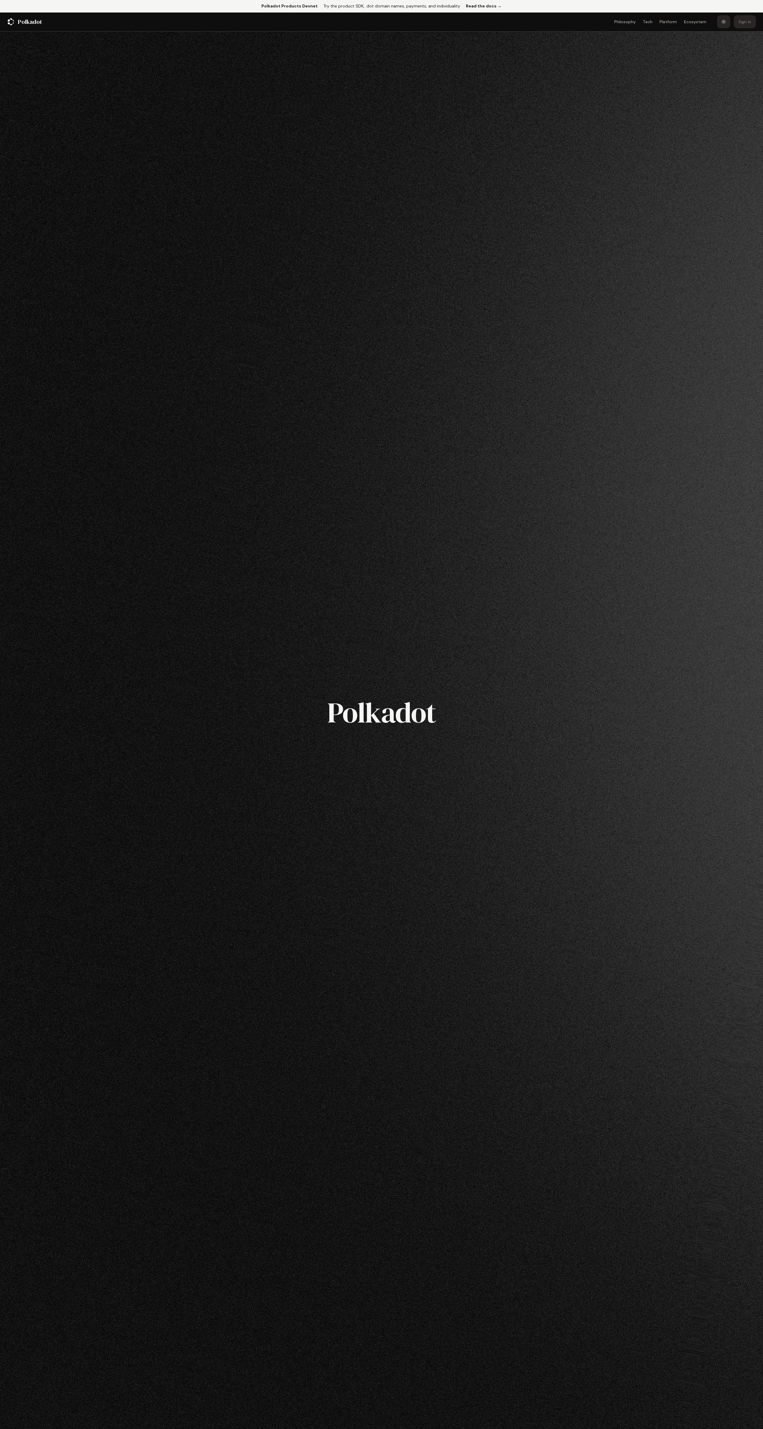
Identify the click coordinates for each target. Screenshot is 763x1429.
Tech (647, 21)
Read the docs (484, 6)
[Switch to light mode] (723, 21)
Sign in (745, 21)
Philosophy (625, 21)
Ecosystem (695, 21)
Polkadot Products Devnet (289, 6)
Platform (668, 21)
